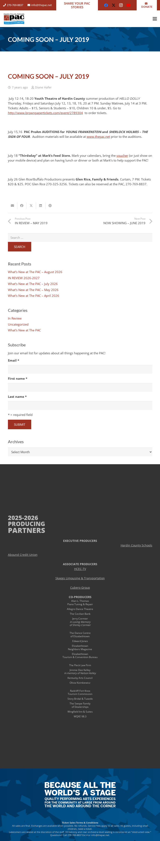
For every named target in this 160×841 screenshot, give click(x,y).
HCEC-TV (80, 569)
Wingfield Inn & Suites (80, 711)
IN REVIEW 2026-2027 (24, 278)
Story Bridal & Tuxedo (80, 698)
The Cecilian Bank (80, 614)
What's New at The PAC (24, 330)
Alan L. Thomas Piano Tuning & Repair (80, 602)
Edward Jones (80, 641)
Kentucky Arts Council (80, 678)
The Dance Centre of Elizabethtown (80, 634)
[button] (154, 19)
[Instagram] (121, 5)
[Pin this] (50, 206)
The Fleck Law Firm (80, 665)
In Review (15, 318)
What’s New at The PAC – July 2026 (33, 284)
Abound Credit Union (23, 555)
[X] (113, 5)
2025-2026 (23, 518)
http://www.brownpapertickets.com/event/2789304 (45, 113)
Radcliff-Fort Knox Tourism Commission (80, 692)
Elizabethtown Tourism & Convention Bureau (80, 655)
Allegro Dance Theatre (80, 609)
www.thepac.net (98, 136)
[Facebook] (106, 5)
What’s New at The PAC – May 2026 (33, 290)
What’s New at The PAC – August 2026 (35, 272)
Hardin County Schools (136, 545)
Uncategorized (18, 324)
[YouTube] (128, 5)
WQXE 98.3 (80, 716)
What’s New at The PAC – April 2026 (33, 296)
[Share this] (22, 206)
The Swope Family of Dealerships (80, 705)
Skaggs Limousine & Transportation (80, 578)
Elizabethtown (80, 646)
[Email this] (12, 206)
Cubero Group (80, 588)
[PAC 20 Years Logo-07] (14, 18)
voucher (122, 155)
